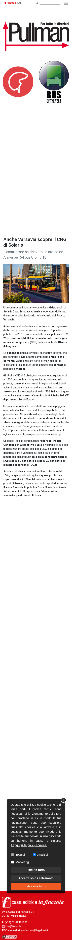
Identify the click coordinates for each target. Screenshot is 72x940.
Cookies (10, 936)
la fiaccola (10, 2)
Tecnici (20, 854)
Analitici (42, 854)
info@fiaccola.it (14, 926)
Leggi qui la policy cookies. (29, 845)
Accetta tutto (36, 886)
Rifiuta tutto (36, 870)
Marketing (22, 862)
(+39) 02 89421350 (16, 922)
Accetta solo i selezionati (36, 878)
